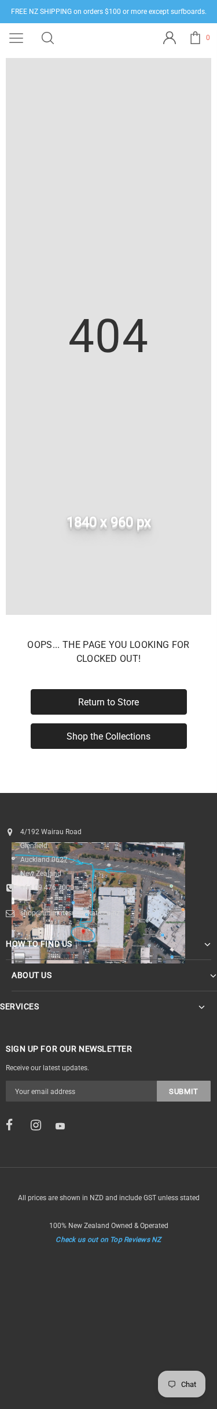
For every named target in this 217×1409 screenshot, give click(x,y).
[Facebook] (14, 1125)
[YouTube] (64, 1126)
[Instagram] (39, 1125)
